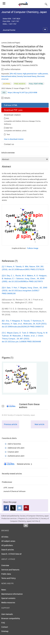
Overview (5, 565)
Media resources (8, 602)
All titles (4, 536)
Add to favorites (14, 444)
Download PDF (13, 110)
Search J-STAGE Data (10, 554)
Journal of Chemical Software (14, 491)
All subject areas (8, 541)
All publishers (7, 545)
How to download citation (13, 139)
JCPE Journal (8, 487)
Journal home (9, 30)
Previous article (10, 424)
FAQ (3, 622)
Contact (4, 627)
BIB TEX (9, 128)
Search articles (7, 549)
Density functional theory (26, 76)
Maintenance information (12, 594)
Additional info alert (16, 448)
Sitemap (4, 631)
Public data (6, 574)
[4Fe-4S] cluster (16, 73)
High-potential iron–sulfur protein (35, 73)
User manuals (7, 614)
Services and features (10, 569)
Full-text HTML (10, 105)
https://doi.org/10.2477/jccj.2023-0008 (22, 92)
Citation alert (13, 452)
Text (8, 134)
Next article (39, 424)
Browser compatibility (10, 618)
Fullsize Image (32, 248)
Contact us (9, 144)
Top (25, 525)
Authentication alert (16, 456)
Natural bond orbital (8, 76)
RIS (7, 118)
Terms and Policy (8, 578)
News (3, 589)
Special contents (8, 598)
